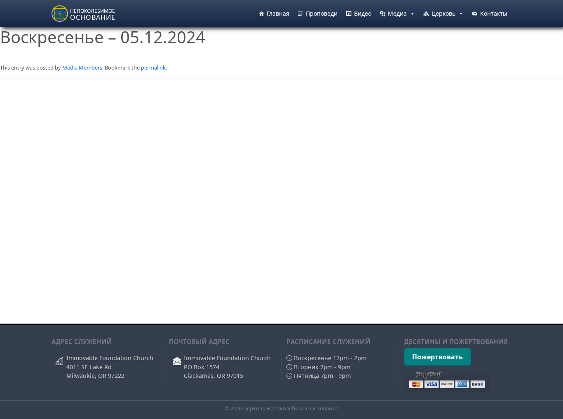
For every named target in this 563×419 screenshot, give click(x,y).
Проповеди (322, 13)
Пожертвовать (437, 356)
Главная (278, 13)
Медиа (397, 13)
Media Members (82, 67)
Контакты (493, 13)
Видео (362, 13)
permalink (153, 67)
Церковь (443, 13)
